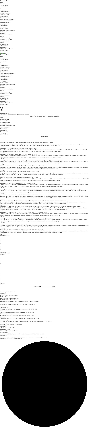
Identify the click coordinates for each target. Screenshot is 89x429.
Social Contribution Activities (6, 21)
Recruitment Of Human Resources (7, 125)
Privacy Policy (3, 293)
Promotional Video (4, 28)
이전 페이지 (6, 235)
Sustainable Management (5, 122)
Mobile (1, 2)
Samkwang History (4, 47)
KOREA (1, 110)
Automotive (2, 3)
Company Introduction (4, 127)
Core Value (2, 33)
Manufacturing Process (5, 11)
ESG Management (4, 16)
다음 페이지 (2, 252)
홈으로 (1, 117)
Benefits (2, 36)
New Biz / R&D (3, 10)
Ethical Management (4, 14)
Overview (2, 42)
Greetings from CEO (4, 44)
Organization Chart (4, 50)
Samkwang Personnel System (6, 34)
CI (0, 52)
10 (0, 251)
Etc (1, 8)
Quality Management (4, 17)
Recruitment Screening (5, 38)
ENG (1, 112)
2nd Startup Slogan (4, 45)
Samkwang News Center (4, 119)
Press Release (3, 27)
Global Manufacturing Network (6, 48)
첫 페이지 (2, 235)
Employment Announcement (6, 39)
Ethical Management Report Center (7, 292)
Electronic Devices (4, 5)
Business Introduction (4, 120)
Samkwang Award (4, 25)
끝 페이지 (7, 252)
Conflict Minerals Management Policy (8, 19)
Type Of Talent (3, 31)
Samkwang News (3, 24)
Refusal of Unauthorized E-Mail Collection (9, 295)
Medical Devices (3, 7)
